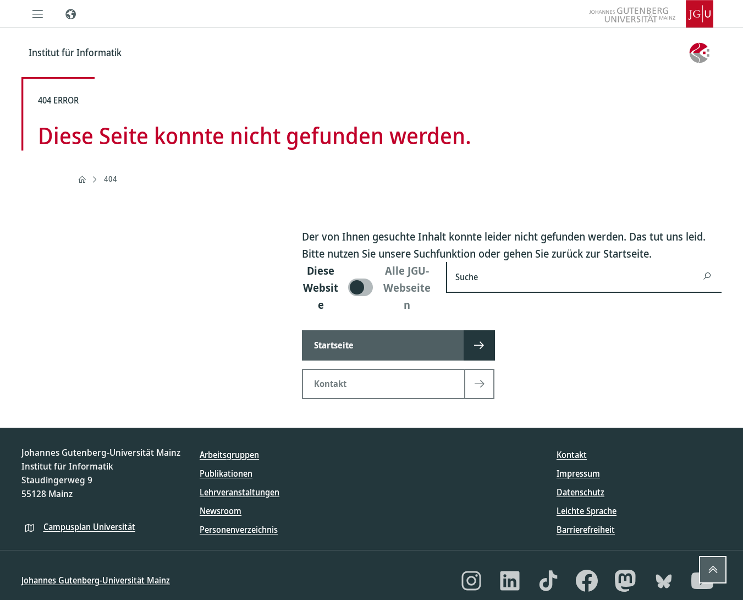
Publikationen (226, 473)
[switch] (367, 287)
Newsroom (220, 511)
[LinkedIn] (510, 581)
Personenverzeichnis (239, 529)
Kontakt (572, 455)
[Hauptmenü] (37, 14)
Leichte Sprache (587, 511)
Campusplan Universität (89, 527)
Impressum (578, 473)
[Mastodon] (625, 581)
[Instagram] (471, 581)
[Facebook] (587, 581)
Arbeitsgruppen (229, 455)
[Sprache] (70, 14)
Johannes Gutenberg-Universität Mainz (95, 580)
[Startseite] (82, 179)
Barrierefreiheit (586, 529)
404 (110, 178)
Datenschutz (580, 492)
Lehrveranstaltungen (239, 492)
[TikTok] (548, 581)
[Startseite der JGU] (651, 14)
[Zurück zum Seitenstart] (713, 569)
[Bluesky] (664, 581)
